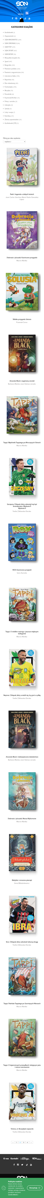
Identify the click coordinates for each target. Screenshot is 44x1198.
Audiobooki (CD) (11, 123)
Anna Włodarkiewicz (21, 883)
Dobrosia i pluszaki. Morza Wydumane (22, 819)
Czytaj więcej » (13, 1194)
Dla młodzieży (10, 83)
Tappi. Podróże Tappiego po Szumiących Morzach (22, 1003)
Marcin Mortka (21, 261)
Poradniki (8, 94)
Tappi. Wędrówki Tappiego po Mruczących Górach (22, 442)
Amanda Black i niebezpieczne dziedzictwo (22, 757)
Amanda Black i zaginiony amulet (22, 381)
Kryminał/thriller (11, 98)
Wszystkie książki (11, 58)
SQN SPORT (9, 51)
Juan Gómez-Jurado (28, 384)
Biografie (8, 65)
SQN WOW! (9, 54)
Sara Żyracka (22, 573)
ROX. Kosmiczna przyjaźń (22, 570)
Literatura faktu (10, 76)
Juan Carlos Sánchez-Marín (16, 197)
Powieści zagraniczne (13, 72)
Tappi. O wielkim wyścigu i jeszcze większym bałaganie (22, 633)
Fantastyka (9, 87)
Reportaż (8, 80)
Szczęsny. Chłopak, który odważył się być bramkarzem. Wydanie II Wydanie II (22, 506)
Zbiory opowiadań (12, 119)
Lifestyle (8, 105)
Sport (7, 61)
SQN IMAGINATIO (11, 40)
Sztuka (7, 109)
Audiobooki (9, 32)
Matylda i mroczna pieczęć (22, 880)
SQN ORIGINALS (11, 43)
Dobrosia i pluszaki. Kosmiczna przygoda (22, 258)
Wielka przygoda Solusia (22, 319)
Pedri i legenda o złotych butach (22, 194)
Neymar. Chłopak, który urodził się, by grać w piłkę (22, 695)
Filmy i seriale (10, 101)
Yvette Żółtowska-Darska (22, 511)
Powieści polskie (10, 69)
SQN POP (8, 47)
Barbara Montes (14, 384)
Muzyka (7, 90)
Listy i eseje (9, 112)
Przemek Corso (21, 322)
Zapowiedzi (9, 36)
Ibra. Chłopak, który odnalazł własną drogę (22, 942)
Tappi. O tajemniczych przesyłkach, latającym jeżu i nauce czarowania (22, 1066)
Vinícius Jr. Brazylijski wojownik (22, 1129)
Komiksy (8, 116)
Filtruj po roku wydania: (11, 138)
